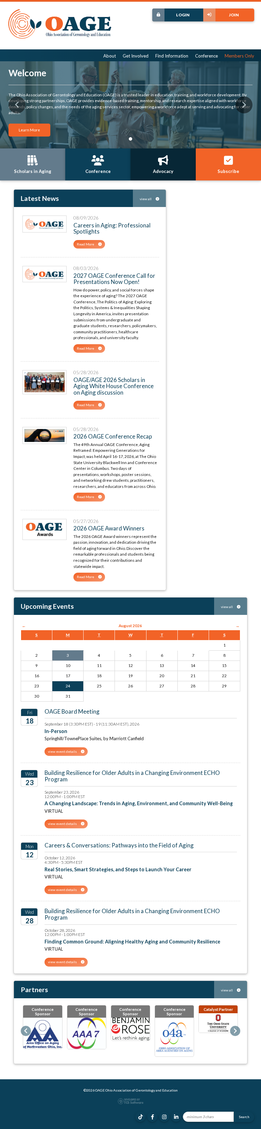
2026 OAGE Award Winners (108, 528)
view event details (62, 751)
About (109, 56)
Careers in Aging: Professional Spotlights (112, 228)
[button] (16, 104)
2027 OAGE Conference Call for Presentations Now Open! (114, 279)
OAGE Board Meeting (72, 711)
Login (183, 14)
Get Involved (136, 56)
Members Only (239, 56)
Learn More (29, 129)
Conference (206, 56)
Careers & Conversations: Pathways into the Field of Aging (119, 845)
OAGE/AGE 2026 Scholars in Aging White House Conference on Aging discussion (113, 386)
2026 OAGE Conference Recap (112, 436)
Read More (86, 244)
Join (234, 14)
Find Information (171, 56)
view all (146, 199)
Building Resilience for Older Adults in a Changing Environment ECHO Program (132, 776)
